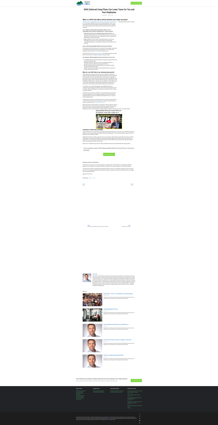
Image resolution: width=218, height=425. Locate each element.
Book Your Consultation (136, 380)
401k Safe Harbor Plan (80, 395)
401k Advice (78, 394)
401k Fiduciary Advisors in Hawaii (116, 392)
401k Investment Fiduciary (80, 390)
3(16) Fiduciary (78, 399)
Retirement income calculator (98, 392)
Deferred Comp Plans (80, 396)
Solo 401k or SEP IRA (80, 398)
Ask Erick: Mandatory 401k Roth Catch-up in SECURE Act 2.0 (115, 324)
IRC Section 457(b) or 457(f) (99, 102)
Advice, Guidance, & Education (98, 390)
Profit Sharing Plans (79, 393)
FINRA (106, 418)
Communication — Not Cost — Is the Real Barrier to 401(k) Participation (118, 293)
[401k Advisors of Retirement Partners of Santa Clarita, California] (83, 3)
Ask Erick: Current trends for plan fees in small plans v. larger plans (117, 339)
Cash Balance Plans (79, 392)
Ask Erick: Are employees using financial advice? (113, 355)
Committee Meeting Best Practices (110, 309)
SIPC (108, 418)
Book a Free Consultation (136, 3)
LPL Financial (109, 417)
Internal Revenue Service (97, 53)
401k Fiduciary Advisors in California (116, 390)
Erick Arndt (105, 15)
